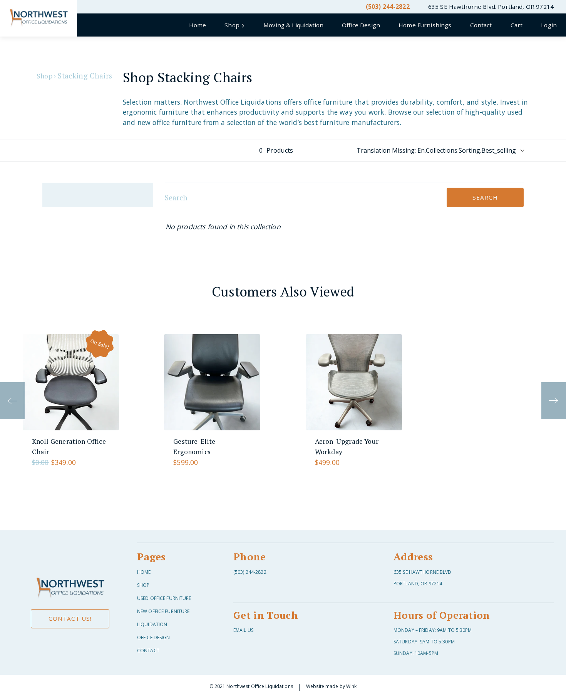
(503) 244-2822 (388, 6)
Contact (481, 25)
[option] (71, 401)
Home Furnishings (425, 25)
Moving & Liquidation (293, 25)
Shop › (46, 76)
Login (549, 25)
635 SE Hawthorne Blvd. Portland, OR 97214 (491, 6)
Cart (517, 25)
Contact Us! (70, 618)
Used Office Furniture (164, 598)
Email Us (243, 630)
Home (197, 25)
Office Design (361, 25)
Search (484, 197)
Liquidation (152, 624)
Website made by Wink (331, 686)
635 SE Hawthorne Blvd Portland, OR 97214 (423, 578)
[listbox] (283, 401)
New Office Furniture (163, 611)
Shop (143, 585)
